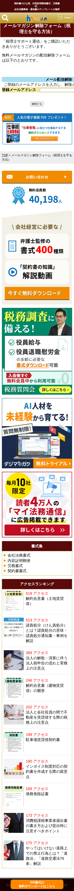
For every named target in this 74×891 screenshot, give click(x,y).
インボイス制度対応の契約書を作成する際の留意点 (47, 771)
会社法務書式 (19, 555)
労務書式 (15, 566)
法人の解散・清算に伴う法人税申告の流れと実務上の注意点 (47, 663)
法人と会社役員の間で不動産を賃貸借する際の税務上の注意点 (47, 717)
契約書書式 (17, 571)
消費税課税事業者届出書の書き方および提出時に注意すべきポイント (47, 825)
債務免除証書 (37, 794)
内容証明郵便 (19, 561)
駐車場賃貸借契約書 (43, 740)
